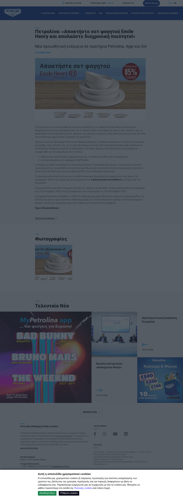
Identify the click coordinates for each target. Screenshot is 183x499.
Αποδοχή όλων (47, 493)
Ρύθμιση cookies (69, 493)
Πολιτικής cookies (83, 488)
